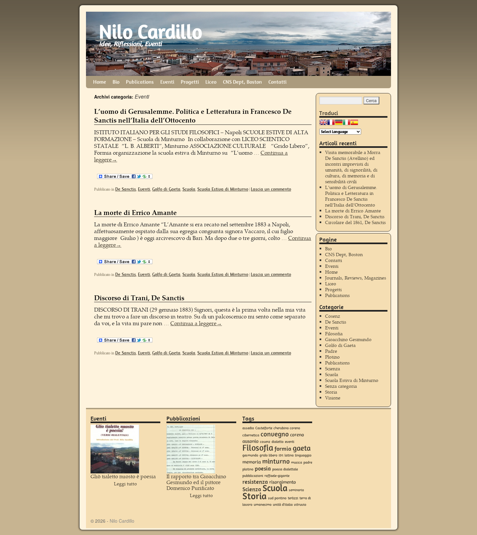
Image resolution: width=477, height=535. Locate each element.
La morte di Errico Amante (135, 212)
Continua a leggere (196, 323)
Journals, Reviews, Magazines (355, 278)
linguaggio (303, 455)
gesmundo (250, 455)
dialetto (278, 442)
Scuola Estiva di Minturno (222, 189)
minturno (276, 461)
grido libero (268, 455)
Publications (140, 82)
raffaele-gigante (276, 476)
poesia (263, 468)
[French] (331, 124)
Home (99, 82)
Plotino (332, 357)
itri (281, 455)
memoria (251, 462)
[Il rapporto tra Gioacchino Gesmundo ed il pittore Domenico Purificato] (190, 449)
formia (283, 448)
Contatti (277, 82)
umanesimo (263, 505)
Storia (331, 392)
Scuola (188, 189)
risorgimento (282, 482)
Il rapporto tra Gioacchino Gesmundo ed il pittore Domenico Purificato (196, 482)
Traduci (328, 113)
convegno (275, 434)
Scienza (332, 368)
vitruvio (300, 505)
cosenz (265, 442)
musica (296, 462)
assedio (248, 428)
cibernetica (250, 435)
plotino (247, 469)
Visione (332, 398)
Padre (331, 351)
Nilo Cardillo (150, 31)
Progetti (190, 82)
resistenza (255, 481)
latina (289, 455)
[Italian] (346, 124)
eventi (289, 442)
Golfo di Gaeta (166, 189)
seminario (296, 490)
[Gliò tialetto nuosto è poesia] (115, 449)
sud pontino (277, 498)
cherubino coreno (287, 428)
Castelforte (263, 428)
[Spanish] (354, 124)
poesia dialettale (285, 469)
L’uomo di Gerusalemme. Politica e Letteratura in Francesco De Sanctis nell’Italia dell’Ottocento (193, 115)
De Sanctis (125, 189)
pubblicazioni (252, 476)
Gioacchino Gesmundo (348, 339)
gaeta (302, 448)
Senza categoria (341, 386)
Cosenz (332, 316)
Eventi (167, 82)
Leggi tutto (125, 484)
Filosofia (334, 333)
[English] (323, 124)
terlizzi (293, 498)
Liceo (210, 82)
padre (307, 462)
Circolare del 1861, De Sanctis (355, 222)
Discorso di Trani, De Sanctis (139, 297)
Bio (116, 82)
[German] (339, 124)
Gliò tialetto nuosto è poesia (123, 476)
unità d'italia (283, 505)
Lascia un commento (271, 189)
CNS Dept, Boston (242, 82)
